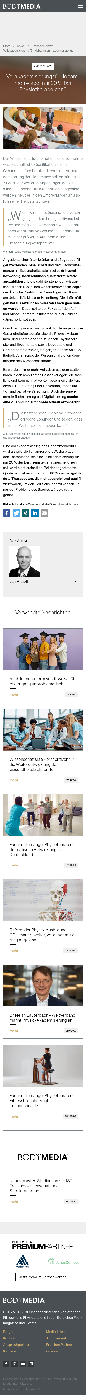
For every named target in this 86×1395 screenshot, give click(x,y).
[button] (6, 513)
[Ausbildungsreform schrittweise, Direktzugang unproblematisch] (43, 649)
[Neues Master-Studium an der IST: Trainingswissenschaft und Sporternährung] (43, 1151)
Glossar (52, 1351)
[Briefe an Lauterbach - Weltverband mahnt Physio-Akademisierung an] (43, 986)
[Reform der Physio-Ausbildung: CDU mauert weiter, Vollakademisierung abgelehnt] (43, 900)
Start (7, 46)
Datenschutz (33, 1389)
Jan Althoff (18, 581)
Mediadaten (55, 1332)
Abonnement (56, 1338)
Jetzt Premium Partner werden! (43, 1277)
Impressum (10, 1389)
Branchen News (43, 46)
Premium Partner (59, 1345)
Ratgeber (10, 1332)
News (21, 46)
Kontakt (9, 1338)
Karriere (9, 1351)
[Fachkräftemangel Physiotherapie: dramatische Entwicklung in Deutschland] (43, 815)
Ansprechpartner (16, 1345)
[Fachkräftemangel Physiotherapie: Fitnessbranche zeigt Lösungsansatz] (43, 1066)
